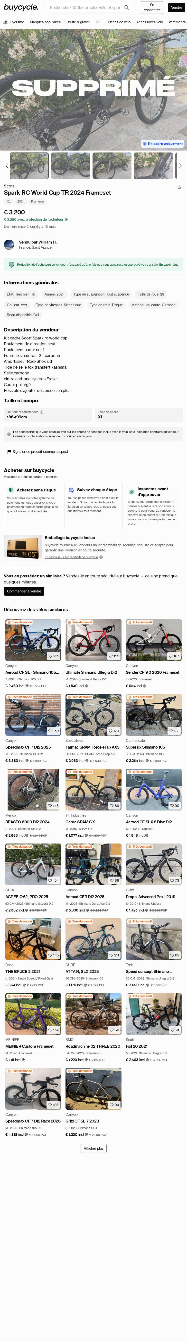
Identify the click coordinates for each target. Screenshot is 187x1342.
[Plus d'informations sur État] (33, 294)
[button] (17, 686)
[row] (19, 622)
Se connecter (152, 7)
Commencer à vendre (24, 591)
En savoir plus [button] (168, 264)
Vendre (176, 7)
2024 (20, 201)
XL (8, 201)
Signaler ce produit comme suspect (40, 451)
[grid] (19, 622)
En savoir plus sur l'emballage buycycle (71, 557)
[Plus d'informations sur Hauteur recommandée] (41, 412)
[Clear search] (126, 7)
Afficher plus (93, 1148)
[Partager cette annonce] (179, 187)
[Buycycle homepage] (21, 7)
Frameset (37, 201)
